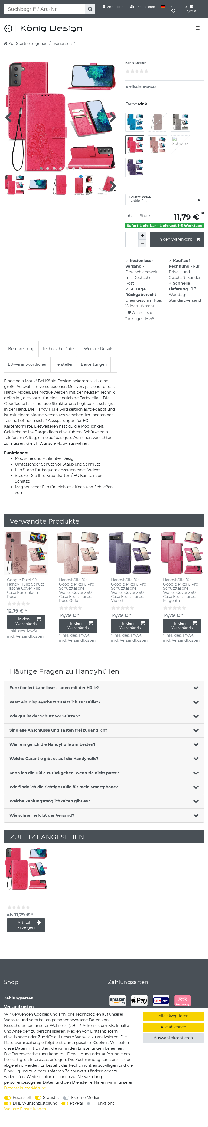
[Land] (163, 7)
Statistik (51, 1097)
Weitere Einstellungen (25, 1108)
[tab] (21, 349)
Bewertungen (94, 364)
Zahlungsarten (19, 998)
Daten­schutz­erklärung (25, 1088)
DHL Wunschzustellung (35, 1103)
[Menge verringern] (142, 243)
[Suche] (90, 9)
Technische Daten (59, 348)
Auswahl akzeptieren (173, 1037)
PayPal (76, 1103)
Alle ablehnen (173, 1027)
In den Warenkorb (175, 239)
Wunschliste (141, 313)
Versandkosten (19, 1006)
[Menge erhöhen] (142, 236)
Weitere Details (98, 348)
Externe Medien (85, 1097)
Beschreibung (21, 348)
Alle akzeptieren (173, 1015)
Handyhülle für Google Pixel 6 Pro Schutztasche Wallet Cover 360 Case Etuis (76, 590)
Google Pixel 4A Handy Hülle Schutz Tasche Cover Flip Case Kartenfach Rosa (25, 588)
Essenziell (22, 1097)
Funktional (105, 1103)
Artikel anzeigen (26, 925)
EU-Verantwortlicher (27, 364)
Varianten (62, 43)
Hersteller (63, 364)
